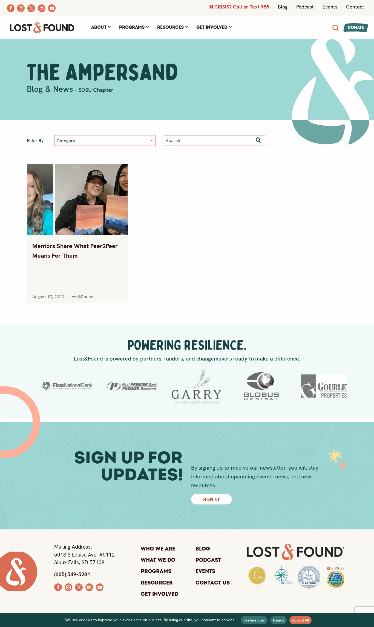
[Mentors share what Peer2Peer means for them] (77, 199)
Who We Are (158, 549)
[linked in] (89, 586)
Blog (282, 7)
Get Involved (212, 27)
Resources (170, 27)
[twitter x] (79, 586)
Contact (355, 7)
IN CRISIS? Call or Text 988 (238, 7)
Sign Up (211, 499)
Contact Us (212, 583)
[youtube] (99, 586)
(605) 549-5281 (72, 574)
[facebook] (58, 586)
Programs (132, 27)
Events (330, 7)
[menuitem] (101, 28)
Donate (356, 27)
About (99, 27)
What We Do (158, 560)
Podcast (305, 7)
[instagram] (68, 586)
